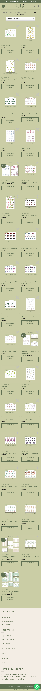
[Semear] (30, 374)
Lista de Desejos (7, 621)
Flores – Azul (5, 148)
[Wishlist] (39, 6)
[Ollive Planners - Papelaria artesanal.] (20, 6)
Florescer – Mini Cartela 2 (29, 114)
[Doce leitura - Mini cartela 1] (10, 408)
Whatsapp (4, 653)
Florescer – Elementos (28, 316)
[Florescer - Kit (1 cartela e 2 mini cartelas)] (30, 339)
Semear (23, 386)
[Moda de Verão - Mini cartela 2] (10, 102)
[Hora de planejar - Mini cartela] (10, 305)
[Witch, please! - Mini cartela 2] (30, 441)
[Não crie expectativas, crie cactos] (10, 67)
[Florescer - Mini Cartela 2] (30, 102)
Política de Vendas (7, 639)
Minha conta (5, 617)
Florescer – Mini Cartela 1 (9, 351)
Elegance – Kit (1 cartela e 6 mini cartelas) (9, 557)
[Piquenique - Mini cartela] (30, 170)
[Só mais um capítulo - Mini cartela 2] (10, 270)
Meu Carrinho (6, 625)
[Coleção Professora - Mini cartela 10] (10, 509)
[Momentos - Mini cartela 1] (10, 441)
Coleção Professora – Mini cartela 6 (9, 487)
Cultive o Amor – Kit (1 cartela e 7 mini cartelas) (10, 592)
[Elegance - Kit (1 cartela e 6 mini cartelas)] (10, 544)
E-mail (3, 662)
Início (5, 13)
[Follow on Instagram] (31, 1)
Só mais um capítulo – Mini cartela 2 (9, 282)
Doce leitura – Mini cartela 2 (29, 420)
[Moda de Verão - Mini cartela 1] (30, 67)
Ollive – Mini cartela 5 (7, 45)
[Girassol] (30, 33)
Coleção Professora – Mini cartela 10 (9, 522)
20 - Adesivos (15, 13)
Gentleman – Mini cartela (29, 248)
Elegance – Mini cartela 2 (29, 521)
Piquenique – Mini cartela (29, 182)
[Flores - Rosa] (30, 136)
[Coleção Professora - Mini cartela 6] (10, 474)
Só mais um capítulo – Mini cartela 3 (29, 282)
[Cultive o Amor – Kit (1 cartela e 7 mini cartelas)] (10, 579)
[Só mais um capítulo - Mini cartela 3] (30, 270)
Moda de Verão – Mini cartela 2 (10, 114)
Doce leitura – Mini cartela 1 (9, 420)
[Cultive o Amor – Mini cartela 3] (30, 544)
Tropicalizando (5, 215)
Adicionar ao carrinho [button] (10, 51)
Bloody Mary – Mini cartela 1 (30, 215)
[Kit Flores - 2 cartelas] (10, 170)
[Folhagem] (10, 374)
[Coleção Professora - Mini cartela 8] (30, 474)
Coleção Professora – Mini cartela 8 (29, 487)
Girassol (23, 45)
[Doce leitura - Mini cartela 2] (30, 408)
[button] (37, 687)
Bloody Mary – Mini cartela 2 (10, 248)
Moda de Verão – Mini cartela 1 (30, 79)
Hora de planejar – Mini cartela (8, 317)
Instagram (4, 658)
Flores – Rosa (25, 148)
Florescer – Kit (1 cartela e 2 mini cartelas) (30, 352)
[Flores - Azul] (10, 136)
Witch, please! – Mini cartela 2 (30, 453)
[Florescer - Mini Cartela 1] (10, 339)
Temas (25, 13)
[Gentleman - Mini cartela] (30, 236)
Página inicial (6, 636)
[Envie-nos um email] (33, 1)
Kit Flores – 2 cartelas (8, 182)
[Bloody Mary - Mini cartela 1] (30, 203)
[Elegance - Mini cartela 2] (30, 509)
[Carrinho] (34, 6)
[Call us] (35, 1)
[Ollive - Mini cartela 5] (10, 33)
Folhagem (4, 386)
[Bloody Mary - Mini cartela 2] (10, 236)
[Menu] (3, 6)
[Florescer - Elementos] (30, 305)
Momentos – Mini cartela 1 (9, 453)
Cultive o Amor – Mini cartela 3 (30, 557)
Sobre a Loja (5, 643)
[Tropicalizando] (10, 203)
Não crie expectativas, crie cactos (9, 79)
